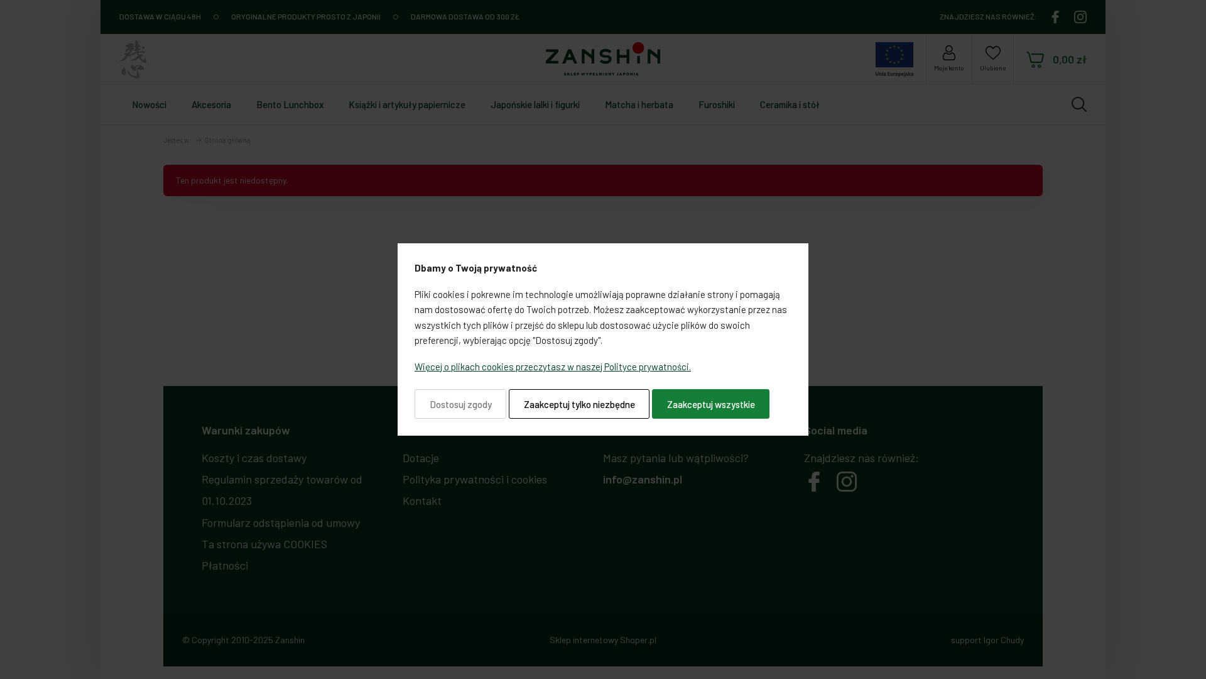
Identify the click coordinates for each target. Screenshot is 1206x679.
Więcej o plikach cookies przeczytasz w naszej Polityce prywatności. (553, 366)
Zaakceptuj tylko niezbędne (579, 404)
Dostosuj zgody (461, 404)
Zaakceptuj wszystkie (711, 404)
